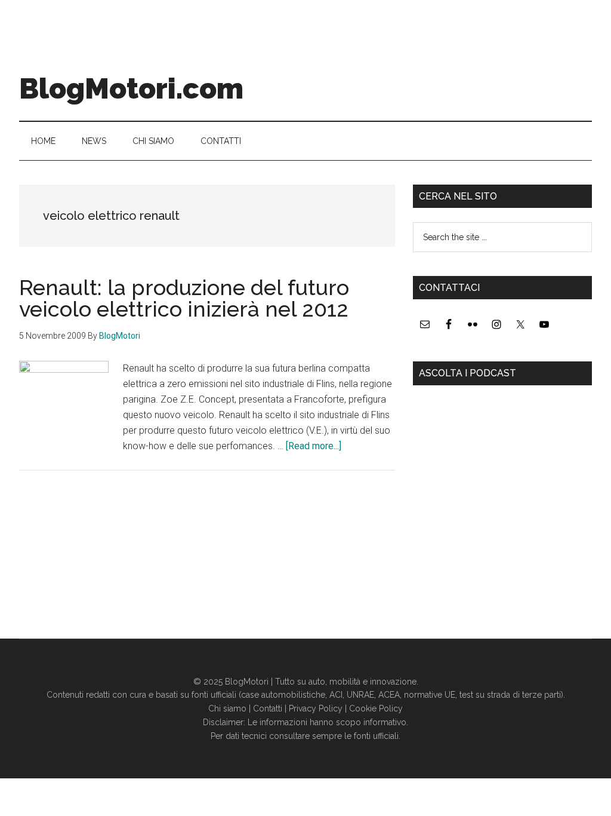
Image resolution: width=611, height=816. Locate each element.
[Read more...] (313, 446)
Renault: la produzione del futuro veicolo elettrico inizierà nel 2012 (184, 298)
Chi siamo (227, 708)
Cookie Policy (376, 708)
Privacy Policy (315, 708)
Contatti (267, 708)
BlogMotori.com (131, 88)
